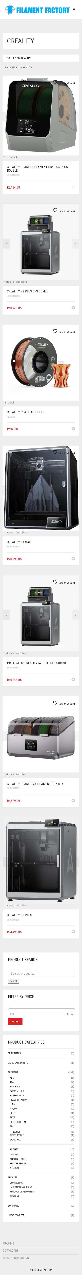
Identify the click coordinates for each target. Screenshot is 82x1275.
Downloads (11, 1250)
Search (14, 981)
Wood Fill (15, 1139)
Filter (15, 1021)
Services (12, 1177)
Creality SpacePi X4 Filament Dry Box (35, 784)
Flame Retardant (19, 1100)
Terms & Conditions (16, 1258)
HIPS (12, 1104)
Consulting (16, 1183)
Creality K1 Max (19, 542)
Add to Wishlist (67, 83)
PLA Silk (11, 416)
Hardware (13, 1149)
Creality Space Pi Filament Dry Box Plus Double (37, 168)
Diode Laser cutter (18, 1063)
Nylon (13, 1108)
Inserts (14, 1154)
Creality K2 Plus (19, 915)
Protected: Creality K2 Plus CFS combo (36, 663)
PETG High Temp (18, 1122)
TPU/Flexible (17, 1135)
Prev (6, 117)
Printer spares (18, 1163)
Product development (22, 1191)
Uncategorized (16, 1215)
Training (15, 1196)
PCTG (12, 1113)
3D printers (13, 175)
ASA (12, 1082)
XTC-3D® (14, 1168)
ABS (12, 1077)
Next (75, 117)
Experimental (17, 1095)
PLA (12, 1126)
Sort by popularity (19, 58)
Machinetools (18, 1159)
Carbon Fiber (17, 1091)
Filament (13, 1072)
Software (13, 1205)
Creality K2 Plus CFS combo (27, 291)
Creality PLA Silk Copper (26, 412)
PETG (12, 1117)
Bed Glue (15, 1086)
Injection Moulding (21, 1187)
